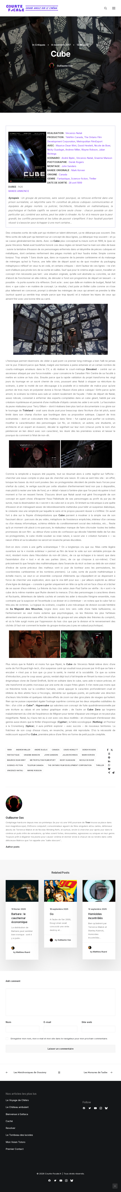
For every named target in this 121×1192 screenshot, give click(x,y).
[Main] (60, 1072)
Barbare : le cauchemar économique (19, 918)
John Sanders (69, 166)
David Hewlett (85, 145)
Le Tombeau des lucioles (19, 1134)
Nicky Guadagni (55, 149)
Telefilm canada (35, 765)
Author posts (13, 846)
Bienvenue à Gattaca (17, 1114)
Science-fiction (79, 178)
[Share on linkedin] (109, 761)
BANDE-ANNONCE (18, 191)
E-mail (47, 1022)
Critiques (40, 44)
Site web (87, 1022)
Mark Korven (78, 170)
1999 (9, 750)
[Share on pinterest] (109, 757)
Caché (9, 1121)
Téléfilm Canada (74, 137)
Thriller (92, 178)
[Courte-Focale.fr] (33, 8)
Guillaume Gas (64, 65)
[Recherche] (104, 8)
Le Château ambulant (17, 1107)
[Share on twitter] (112, 750)
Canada (63, 174)
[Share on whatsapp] (109, 765)
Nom (8, 1022)
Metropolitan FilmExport (89, 141)
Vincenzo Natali (73, 133)
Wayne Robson (89, 149)
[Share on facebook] (108, 750)
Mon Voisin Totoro (15, 1142)
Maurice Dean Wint (66, 145)
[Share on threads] (109, 754)
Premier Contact (14, 1148)
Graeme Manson (103, 157)
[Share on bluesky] (109, 769)
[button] (114, 8)
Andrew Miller (72, 149)
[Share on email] (113, 773)
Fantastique (63, 178)
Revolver (10, 1128)
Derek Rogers (76, 162)
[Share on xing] (109, 773)
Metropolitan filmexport (43, 760)
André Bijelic (68, 157)
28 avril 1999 (75, 182)
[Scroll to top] (115, 1185)
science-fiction (15, 765)
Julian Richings (70, 755)
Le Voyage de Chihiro (17, 1100)
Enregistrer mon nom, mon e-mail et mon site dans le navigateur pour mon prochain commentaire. (59, 1038)
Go (51, 914)
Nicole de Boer (102, 145)
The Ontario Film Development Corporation (70, 765)
